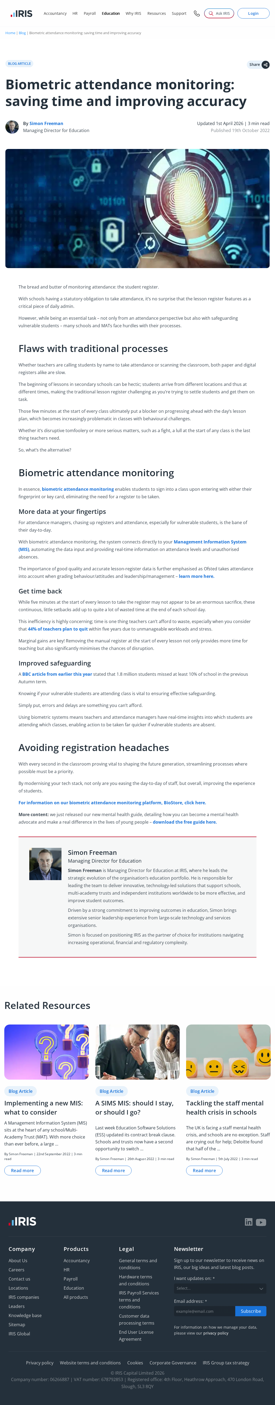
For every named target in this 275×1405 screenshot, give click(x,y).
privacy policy (216, 1333)
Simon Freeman (46, 123)
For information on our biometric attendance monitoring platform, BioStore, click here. (112, 803)
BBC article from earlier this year (57, 674)
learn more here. (197, 576)
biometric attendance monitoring (78, 489)
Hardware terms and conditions (135, 1280)
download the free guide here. (185, 822)
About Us (18, 1261)
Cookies (135, 1363)
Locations (18, 1288)
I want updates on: (194, 1278)
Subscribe (251, 1311)
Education (74, 1288)
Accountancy (77, 1261)
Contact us (19, 1279)
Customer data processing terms (136, 1319)
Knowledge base (25, 1315)
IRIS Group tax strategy (226, 1363)
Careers (16, 1270)
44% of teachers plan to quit (58, 629)
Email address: (190, 1301)
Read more (22, 1170)
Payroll (71, 1279)
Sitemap (17, 1325)
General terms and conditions (138, 1264)
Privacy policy (39, 1363)
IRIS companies (24, 1297)
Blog (22, 32)
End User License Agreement (136, 1335)
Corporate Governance (173, 1363)
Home (10, 32)
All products (76, 1297)
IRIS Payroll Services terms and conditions (139, 1300)
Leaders (17, 1306)
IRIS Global (19, 1334)
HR (67, 1270)
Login (253, 13)
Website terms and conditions (90, 1363)
